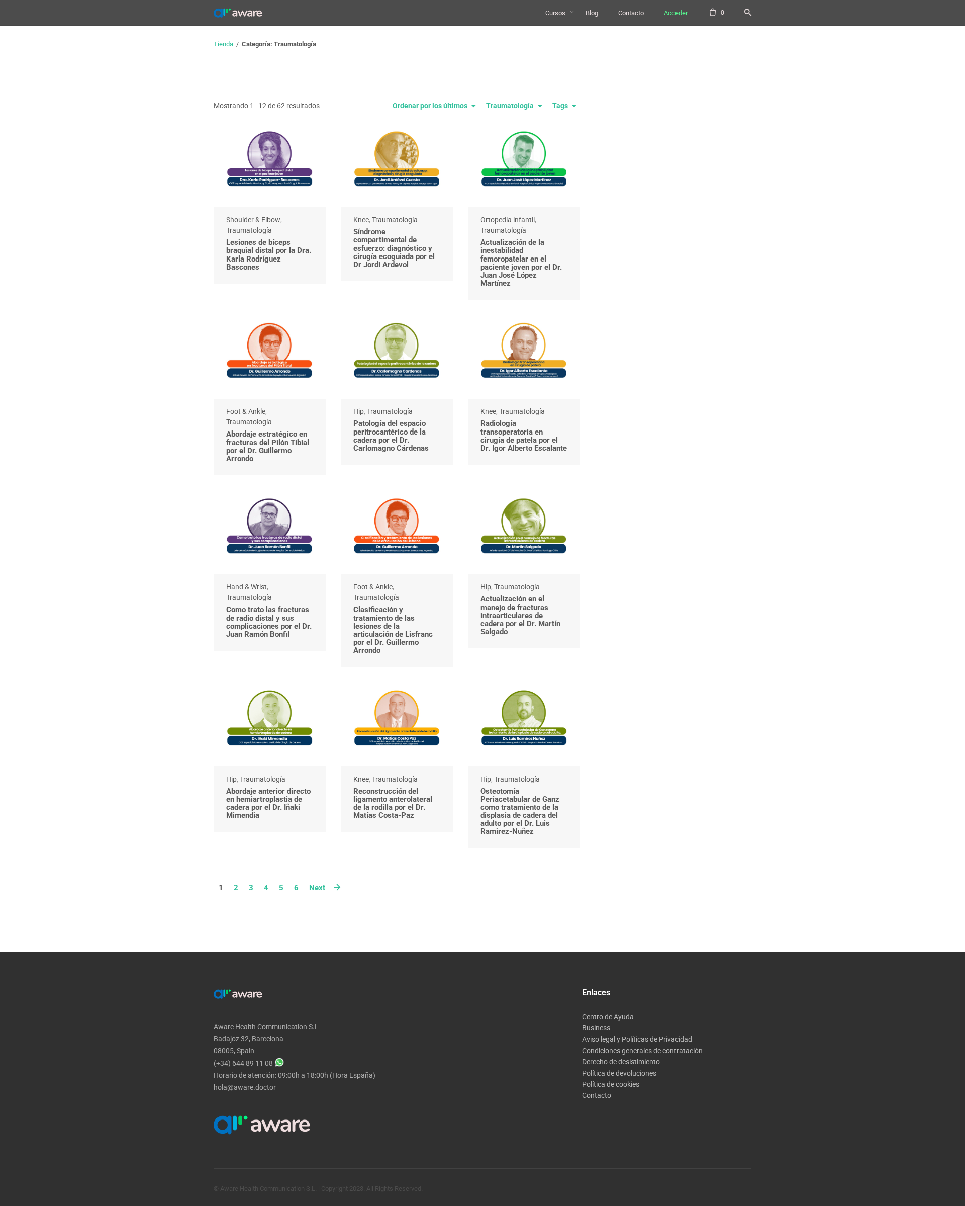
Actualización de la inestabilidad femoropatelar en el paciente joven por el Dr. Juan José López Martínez (521, 263)
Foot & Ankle (245, 411)
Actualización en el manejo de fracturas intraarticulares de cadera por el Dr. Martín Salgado (520, 615)
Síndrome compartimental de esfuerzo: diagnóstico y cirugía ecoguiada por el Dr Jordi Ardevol (394, 248)
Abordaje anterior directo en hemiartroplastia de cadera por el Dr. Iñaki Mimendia (268, 803)
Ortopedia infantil (507, 220)
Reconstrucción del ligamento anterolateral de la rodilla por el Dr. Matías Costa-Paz (392, 803)
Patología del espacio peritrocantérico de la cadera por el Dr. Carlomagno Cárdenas (391, 436)
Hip (358, 411)
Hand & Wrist (246, 587)
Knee (361, 220)
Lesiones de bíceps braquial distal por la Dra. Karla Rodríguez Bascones (268, 255)
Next (317, 887)
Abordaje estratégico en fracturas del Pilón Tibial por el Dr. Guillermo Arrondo (267, 446)
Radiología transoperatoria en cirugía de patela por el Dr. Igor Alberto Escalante (523, 436)
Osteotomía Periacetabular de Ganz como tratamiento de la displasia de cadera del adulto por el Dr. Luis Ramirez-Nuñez (519, 811)
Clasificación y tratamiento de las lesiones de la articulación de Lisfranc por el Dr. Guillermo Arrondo (393, 630)
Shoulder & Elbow (253, 220)
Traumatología (249, 230)
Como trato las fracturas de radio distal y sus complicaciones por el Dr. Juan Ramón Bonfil (269, 622)
